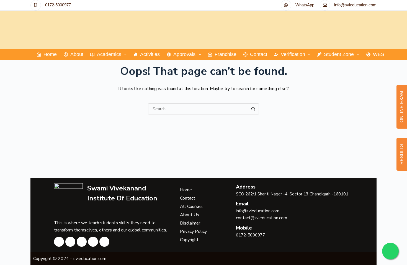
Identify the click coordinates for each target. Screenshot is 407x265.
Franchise (225, 54)
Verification (293, 54)
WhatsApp (304, 4)
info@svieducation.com (355, 4)
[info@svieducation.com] (325, 5)
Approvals (184, 54)
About (76, 54)
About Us (189, 215)
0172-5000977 (58, 4)
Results (401, 154)
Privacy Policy (193, 231)
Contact (258, 54)
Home (50, 54)
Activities (150, 54)
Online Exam (401, 107)
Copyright (189, 240)
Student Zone (339, 54)
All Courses (191, 206)
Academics (109, 54)
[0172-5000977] (35, 5)
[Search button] (253, 108)
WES (378, 54)
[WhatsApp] (286, 5)
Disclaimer (190, 223)
